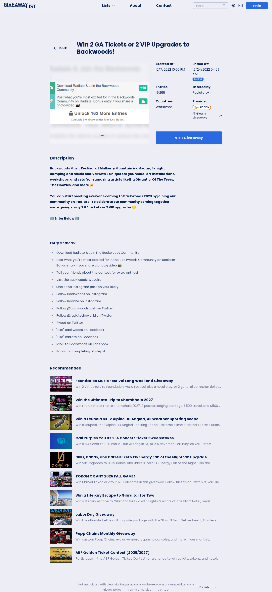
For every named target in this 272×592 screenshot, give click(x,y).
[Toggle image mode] (241, 5)
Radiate (198, 92)
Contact (164, 5)
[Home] (20, 5)
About (135, 5)
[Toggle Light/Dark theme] (233, 6)
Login (257, 6)
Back (63, 48)
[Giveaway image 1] (97, 135)
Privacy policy (112, 590)
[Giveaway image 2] (102, 135)
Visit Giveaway (189, 137)
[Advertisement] (136, 29)
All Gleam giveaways (200, 116)
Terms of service (139, 590)
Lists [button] (106, 5)
